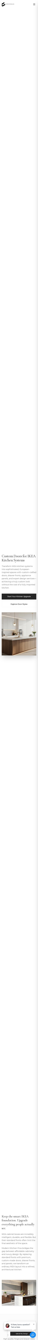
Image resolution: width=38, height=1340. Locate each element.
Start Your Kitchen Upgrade (19, 596)
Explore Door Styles (19, 604)
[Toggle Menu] (34, 4)
